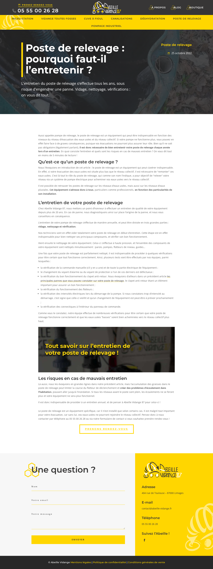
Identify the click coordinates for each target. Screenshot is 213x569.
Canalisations (121, 18)
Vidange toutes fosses (58, 18)
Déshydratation (152, 18)
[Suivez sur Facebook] (144, 540)
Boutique (196, 7)
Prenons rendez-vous (106, 428)
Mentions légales (81, 562)
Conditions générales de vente (146, 562)
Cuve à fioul (93, 18)
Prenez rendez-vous (37, 5)
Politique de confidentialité (109, 562)
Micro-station (22, 18)
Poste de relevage (187, 18)
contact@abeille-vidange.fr (157, 508)
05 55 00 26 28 (38, 10)
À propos (159, 7)
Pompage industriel (106, 25)
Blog (177, 7)
